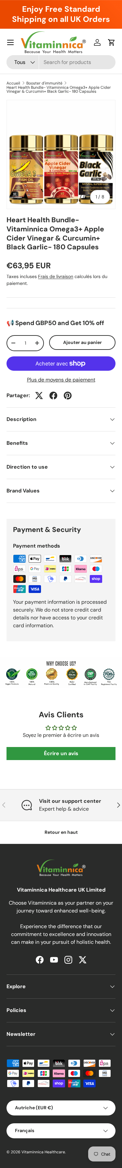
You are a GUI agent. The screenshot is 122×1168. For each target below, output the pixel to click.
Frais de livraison (55, 276)
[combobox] (61, 62)
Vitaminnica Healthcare (43, 1152)
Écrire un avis (61, 753)
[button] (111, 42)
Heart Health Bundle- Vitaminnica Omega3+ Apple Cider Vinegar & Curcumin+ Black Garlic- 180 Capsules (59, 89)
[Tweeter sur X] (39, 395)
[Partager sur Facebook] (53, 395)
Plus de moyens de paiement (61, 379)
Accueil (13, 83)
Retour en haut (61, 832)
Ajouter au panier (82, 342)
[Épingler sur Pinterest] (68, 395)
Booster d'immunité (44, 83)
